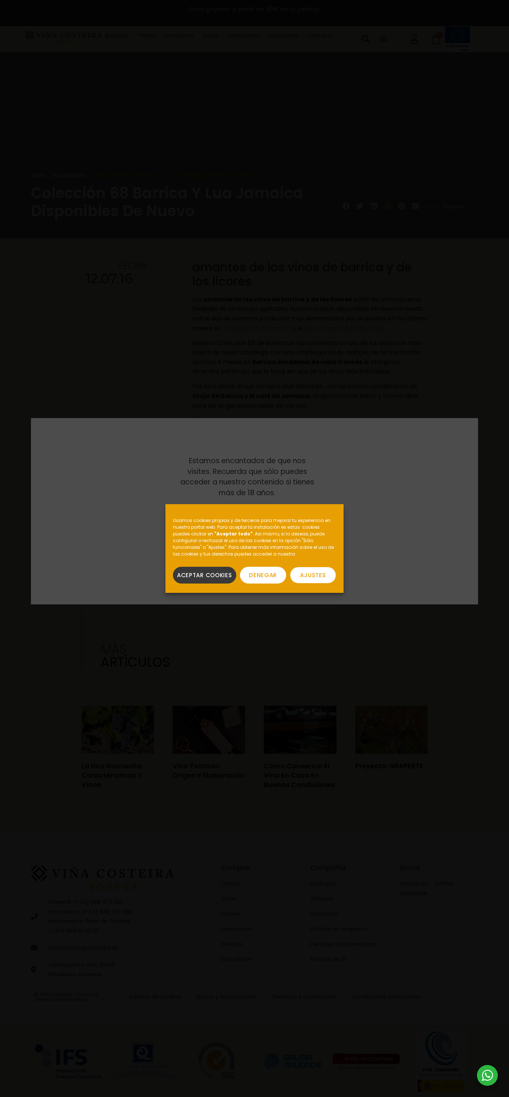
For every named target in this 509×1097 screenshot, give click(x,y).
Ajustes (313, 575)
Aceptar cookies (204, 575)
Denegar (263, 575)
